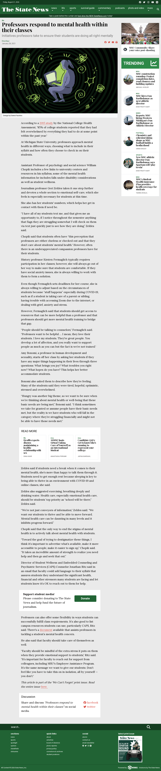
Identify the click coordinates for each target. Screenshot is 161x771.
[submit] (148, 727)
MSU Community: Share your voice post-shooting (142, 49)
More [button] (150, 8)
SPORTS (139, 155)
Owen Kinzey (141, 149)
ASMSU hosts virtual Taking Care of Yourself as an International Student (61, 445)
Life (63, 8)
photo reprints (52, 746)
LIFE (3, 20)
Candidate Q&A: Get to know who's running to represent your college (87, 445)
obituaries (14, 751)
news (13, 737)
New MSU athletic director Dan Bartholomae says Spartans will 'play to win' (145, 162)
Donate (85, 598)
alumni (84, 737)
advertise (50, 740)
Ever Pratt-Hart (143, 107)
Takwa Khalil (141, 193)
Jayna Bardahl (84, 456)
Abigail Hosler (142, 87)
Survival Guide (88, 8)
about (49, 737)
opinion (13, 746)
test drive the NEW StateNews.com (92, 16)
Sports (73, 8)
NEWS (138, 113)
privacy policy (51, 749)
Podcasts (120, 8)
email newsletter (88, 743)
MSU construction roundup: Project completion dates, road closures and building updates (145, 78)
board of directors (53, 743)
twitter (90, 706)
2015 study (46, 123)
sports (13, 740)
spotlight (14, 743)
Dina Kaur (5, 41)
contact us (86, 740)
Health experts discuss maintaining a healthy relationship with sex (32, 446)
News (54, 8)
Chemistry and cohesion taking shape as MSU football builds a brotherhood (144, 140)
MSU (52, 438)
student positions (53, 754)
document (46, 630)
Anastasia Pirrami (59, 456)
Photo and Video (136, 8)
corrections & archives (55, 751)
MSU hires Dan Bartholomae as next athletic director (144, 99)
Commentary (104, 8)
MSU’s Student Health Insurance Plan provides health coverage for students (146, 184)
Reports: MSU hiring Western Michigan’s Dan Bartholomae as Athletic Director (145, 120)
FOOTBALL (140, 133)
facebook (92, 702)
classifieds (15, 749)
